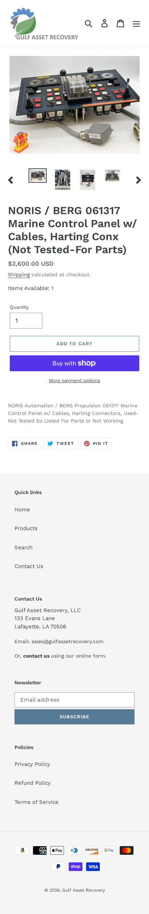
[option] (37, 176)
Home (22, 509)
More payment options (74, 380)
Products (26, 528)
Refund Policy (32, 783)
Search (23, 547)
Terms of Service (36, 802)
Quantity (19, 307)
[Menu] (136, 23)
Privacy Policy (32, 764)
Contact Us (28, 566)
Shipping (19, 274)
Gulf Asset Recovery (83, 890)
